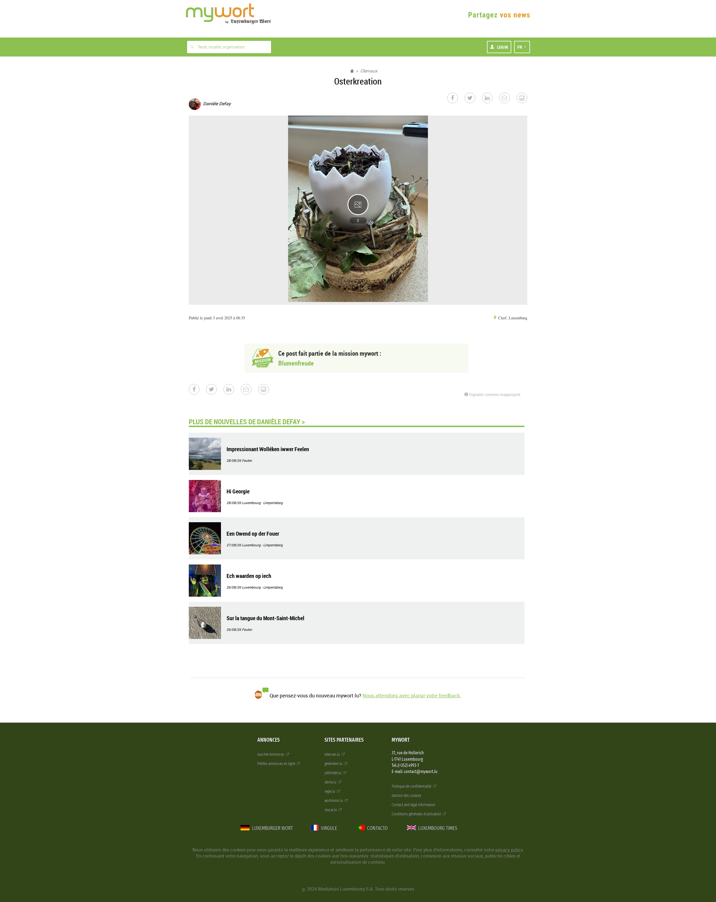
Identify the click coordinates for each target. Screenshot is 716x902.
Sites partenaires (344, 740)
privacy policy (509, 850)
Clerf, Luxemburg (512, 317)
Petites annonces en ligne (276, 763)
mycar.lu (331, 809)
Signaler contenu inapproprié (494, 394)
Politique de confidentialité (412, 786)
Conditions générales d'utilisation (417, 814)
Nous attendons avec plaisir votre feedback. (411, 695)
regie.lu (330, 791)
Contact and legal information (413, 804)
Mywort (400, 740)
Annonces (268, 740)
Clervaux (368, 71)
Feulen (247, 460)
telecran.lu (332, 754)
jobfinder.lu (333, 772)
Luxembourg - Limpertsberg (262, 502)
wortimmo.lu (334, 800)
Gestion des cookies (406, 795)
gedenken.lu (333, 763)
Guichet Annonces (271, 754)
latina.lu (330, 782)
